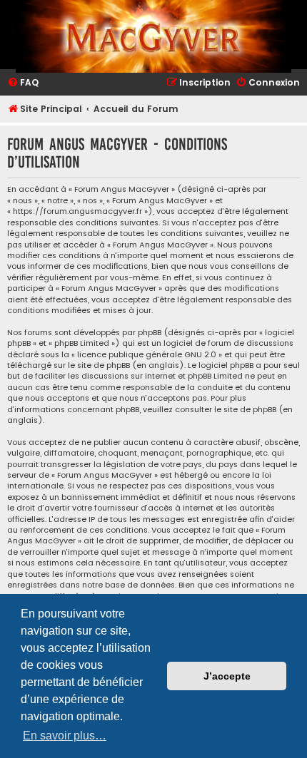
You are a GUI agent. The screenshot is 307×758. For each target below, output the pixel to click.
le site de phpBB (99, 365)
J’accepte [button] (227, 676)
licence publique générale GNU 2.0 (146, 354)
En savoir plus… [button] (64, 735)
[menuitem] (23, 83)
